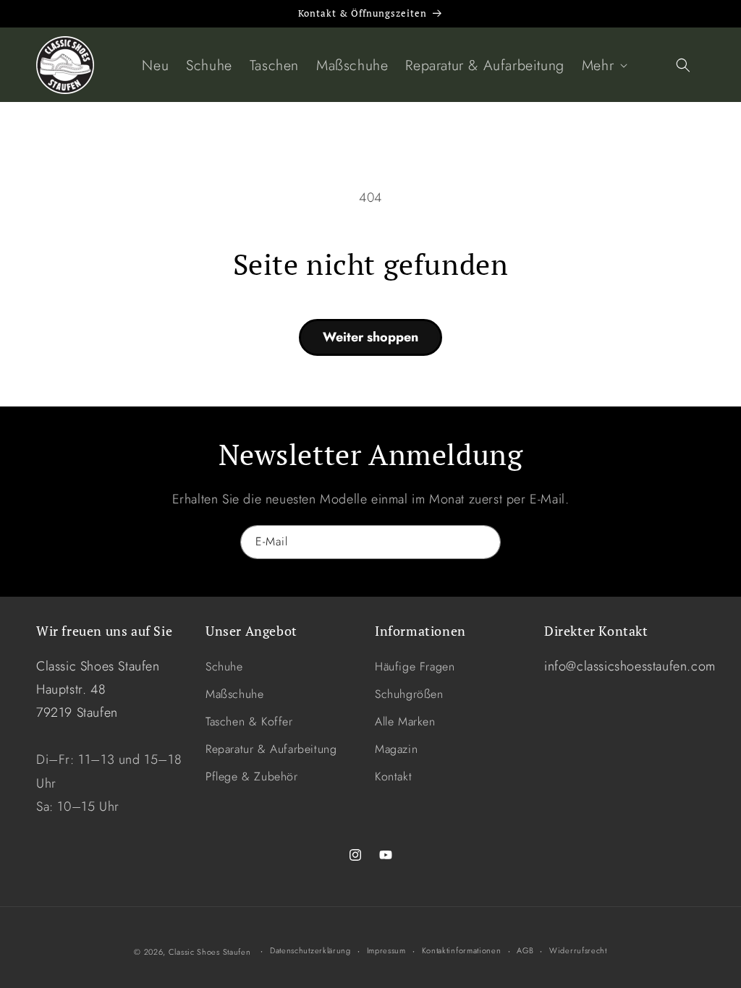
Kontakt (393, 776)
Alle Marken (405, 721)
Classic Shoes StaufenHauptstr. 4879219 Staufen (98, 690)
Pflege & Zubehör (252, 776)
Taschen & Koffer (249, 721)
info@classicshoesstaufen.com (630, 666)
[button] (603, 65)
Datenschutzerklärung (310, 950)
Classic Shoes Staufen (210, 952)
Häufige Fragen (414, 666)
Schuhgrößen (409, 694)
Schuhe (224, 666)
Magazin (396, 749)
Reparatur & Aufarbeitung (271, 749)
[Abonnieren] (484, 542)
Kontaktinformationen (461, 950)
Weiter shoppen (370, 337)
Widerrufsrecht (578, 950)
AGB (525, 950)
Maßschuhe (234, 694)
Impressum (386, 950)
